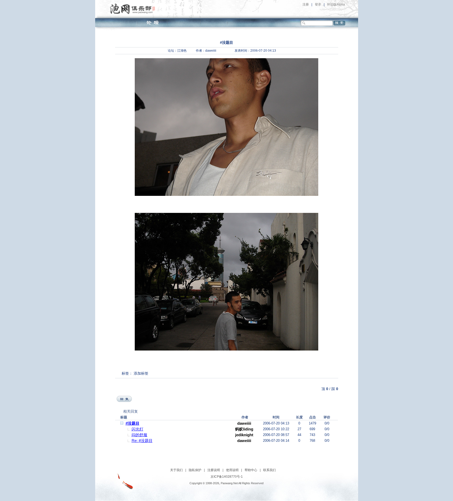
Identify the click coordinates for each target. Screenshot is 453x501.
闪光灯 (137, 429)
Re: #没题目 (142, 440)
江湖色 (182, 50)
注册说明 (213, 470)
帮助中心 (251, 470)
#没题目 (132, 423)
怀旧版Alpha (336, 4)
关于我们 (176, 470)
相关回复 (130, 411)
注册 (306, 4)
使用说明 (232, 470)
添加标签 (141, 373)
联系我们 (269, 470)
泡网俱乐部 (134, 9)
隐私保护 (195, 470)
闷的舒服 (139, 435)
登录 (318, 4)
